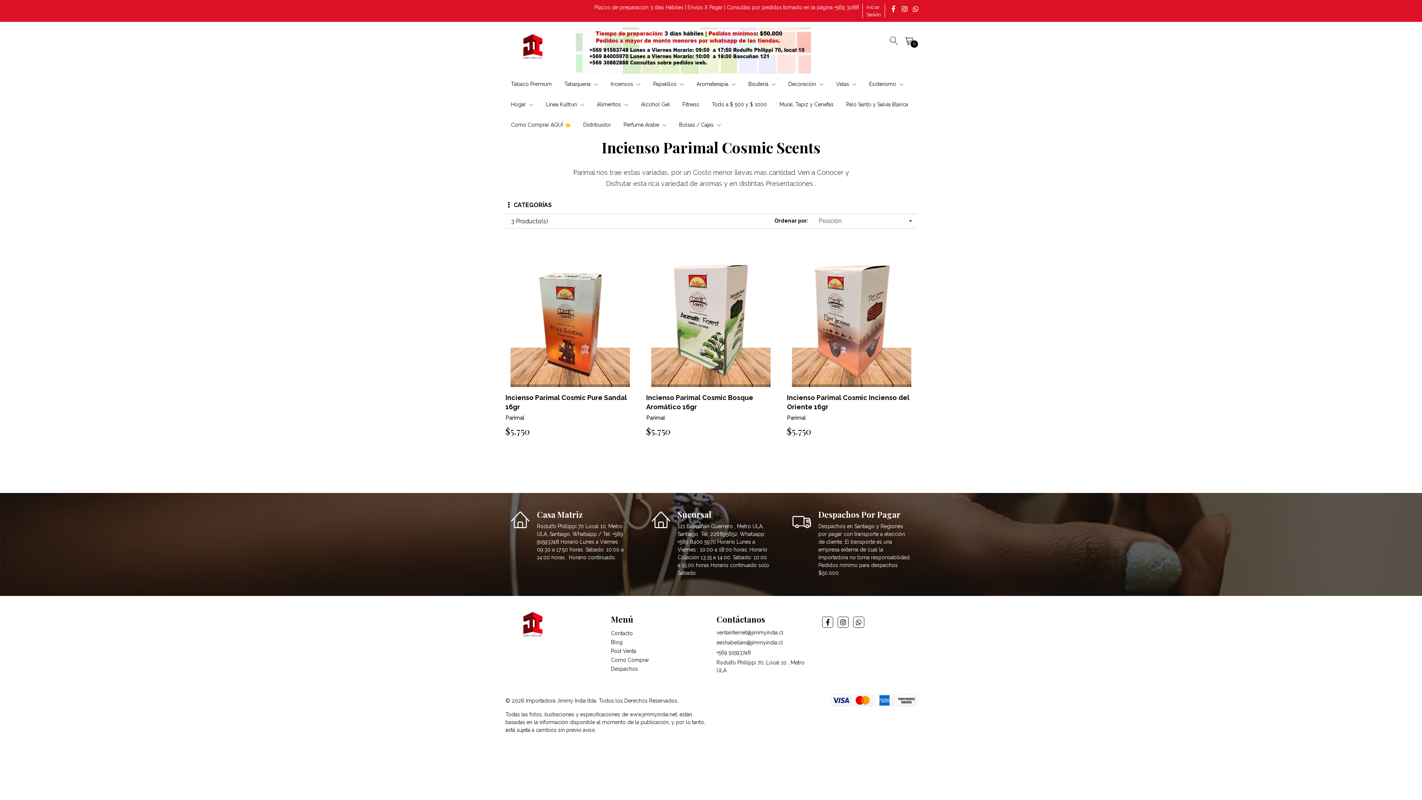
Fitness (690, 104)
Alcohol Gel (655, 104)
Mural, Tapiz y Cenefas (807, 104)
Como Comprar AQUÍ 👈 (541, 125)
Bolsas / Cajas (697, 125)
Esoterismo (883, 84)
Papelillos (665, 84)
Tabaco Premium (531, 84)
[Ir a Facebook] (894, 9)
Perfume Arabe (642, 125)
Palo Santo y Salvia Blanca (877, 104)
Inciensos (623, 84)
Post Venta (623, 651)
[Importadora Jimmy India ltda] (533, 47)
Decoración (803, 84)
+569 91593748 (734, 653)
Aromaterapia (713, 84)
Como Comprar (630, 660)
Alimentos (609, 104)
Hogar (519, 104)
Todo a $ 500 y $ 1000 (739, 104)
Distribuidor (597, 125)
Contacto (622, 633)
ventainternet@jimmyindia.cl (750, 633)
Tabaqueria (578, 84)
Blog (616, 642)
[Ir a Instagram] (905, 9)
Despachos (624, 669)
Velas (843, 84)
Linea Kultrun (562, 104)
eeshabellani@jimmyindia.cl (750, 643)
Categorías (533, 205)
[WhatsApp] (916, 9)
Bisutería (759, 84)
